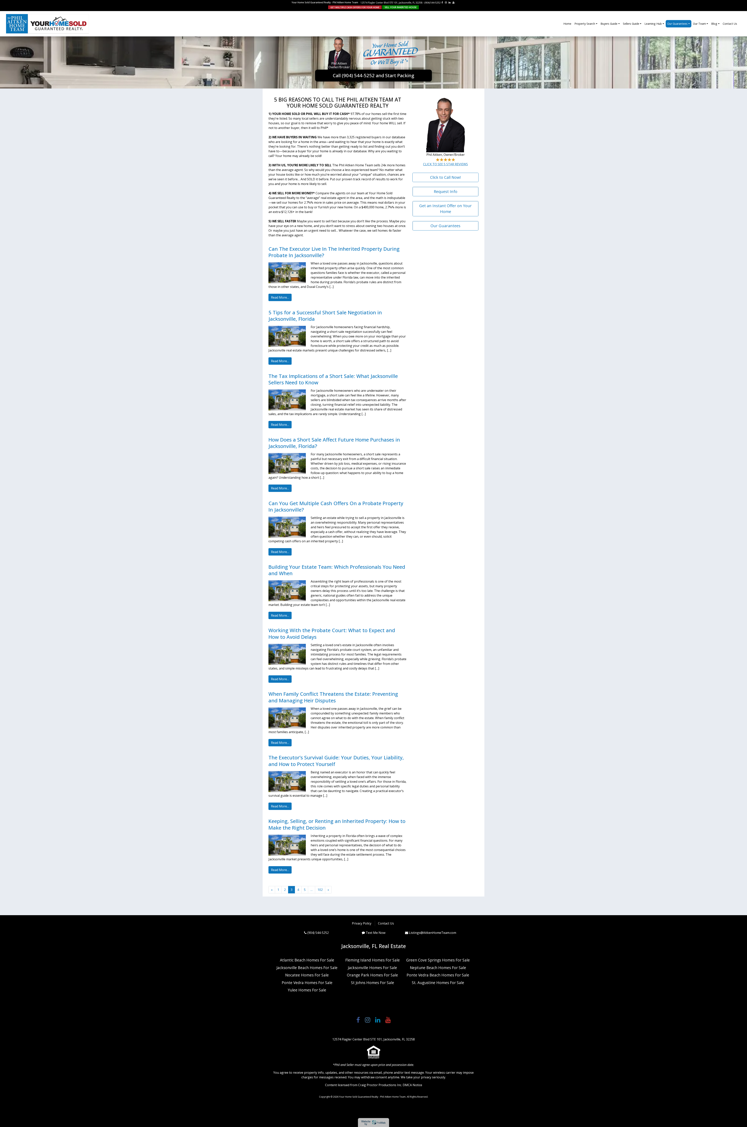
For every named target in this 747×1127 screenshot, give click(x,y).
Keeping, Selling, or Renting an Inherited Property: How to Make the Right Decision (336, 824)
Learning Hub (653, 23)
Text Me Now (375, 933)
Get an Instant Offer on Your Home (445, 208)
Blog (714, 23)
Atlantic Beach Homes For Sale (307, 960)
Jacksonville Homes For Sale (372, 967)
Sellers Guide (631, 23)
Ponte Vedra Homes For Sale (307, 982)
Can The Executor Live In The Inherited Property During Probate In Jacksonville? (334, 252)
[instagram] (446, 2)
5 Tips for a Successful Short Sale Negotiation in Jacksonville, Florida (325, 315)
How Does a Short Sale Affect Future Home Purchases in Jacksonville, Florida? (334, 443)
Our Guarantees (677, 23)
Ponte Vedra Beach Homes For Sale (438, 975)
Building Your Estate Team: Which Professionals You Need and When (336, 570)
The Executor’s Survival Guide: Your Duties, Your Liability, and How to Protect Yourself (336, 760)
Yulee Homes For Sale (307, 990)
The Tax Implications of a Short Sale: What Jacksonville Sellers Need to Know (333, 379)
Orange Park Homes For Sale (372, 975)
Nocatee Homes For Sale (307, 975)
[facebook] (442, 2)
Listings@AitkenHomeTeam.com (432, 933)
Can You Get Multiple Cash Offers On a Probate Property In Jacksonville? (335, 506)
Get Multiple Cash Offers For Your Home (355, 7)
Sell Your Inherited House (400, 7)
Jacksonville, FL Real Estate (373, 946)
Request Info (445, 191)
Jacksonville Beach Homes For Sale (307, 967)
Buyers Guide (609, 23)
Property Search (584, 23)
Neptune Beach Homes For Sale (438, 967)
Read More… (280, 297)
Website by (373, 1122)
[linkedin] (450, 2)
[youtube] (453, 2)
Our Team (699, 23)
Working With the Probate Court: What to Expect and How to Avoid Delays (331, 633)
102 (320, 890)
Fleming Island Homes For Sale (372, 960)
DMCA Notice (412, 1085)
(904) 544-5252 (432, 2)
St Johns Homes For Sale (372, 982)
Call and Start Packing (373, 75)
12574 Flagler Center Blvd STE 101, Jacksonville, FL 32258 (391, 2)
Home (567, 23)
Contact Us (730, 23)
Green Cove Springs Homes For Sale (438, 960)
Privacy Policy (361, 923)
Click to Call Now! (445, 177)
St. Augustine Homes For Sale (438, 982)
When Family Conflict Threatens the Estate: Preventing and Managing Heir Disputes (333, 697)
